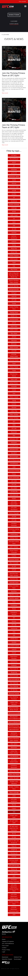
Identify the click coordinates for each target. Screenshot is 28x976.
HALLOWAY (14, 488)
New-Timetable (14, 563)
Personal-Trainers (14, 559)
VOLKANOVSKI (14, 495)
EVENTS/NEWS (14, 24)
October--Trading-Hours (14, 788)
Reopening (14, 672)
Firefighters (14, 605)
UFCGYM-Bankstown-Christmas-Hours (14, 909)
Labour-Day (14, 411)
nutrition (14, 232)
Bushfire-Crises (14, 595)
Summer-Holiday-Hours (14, 903)
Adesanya (14, 340)
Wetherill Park (18, 957)
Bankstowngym (14, 456)
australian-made (14, 187)
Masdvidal (14, 432)
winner (14, 211)
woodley (14, 194)
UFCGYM (14, 351)
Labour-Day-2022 (14, 771)
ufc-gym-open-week (14, 822)
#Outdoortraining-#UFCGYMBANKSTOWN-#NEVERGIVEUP (14, 727)
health (14, 180)
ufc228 (14, 190)
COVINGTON (14, 491)
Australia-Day (14, 579)
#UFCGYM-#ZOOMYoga (14, 734)
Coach (14, 363)
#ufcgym (14, 293)
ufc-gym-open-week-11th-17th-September (14, 828)
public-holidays (14, 547)
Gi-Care (14, 837)
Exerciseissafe (14, 676)
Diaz (14, 435)
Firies (14, 602)
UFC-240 (14, 300)
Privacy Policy (6, 949)
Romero (14, 621)
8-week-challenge (14, 204)
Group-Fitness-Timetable (14, 551)
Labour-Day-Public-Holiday (14, 752)
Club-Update (14, 872)
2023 (14, 876)
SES (14, 618)
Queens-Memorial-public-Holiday (14, 739)
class (14, 393)
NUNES (14, 498)
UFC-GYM (14, 481)
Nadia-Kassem (14, 347)
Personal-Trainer (14, 360)
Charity (14, 245)
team (14, 222)
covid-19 (14, 649)
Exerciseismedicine (14, 679)
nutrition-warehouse (14, 237)
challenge (14, 208)
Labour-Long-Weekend (14, 703)
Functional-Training (14, 470)
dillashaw (14, 169)
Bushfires (14, 591)
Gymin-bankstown (14, 477)
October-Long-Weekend (14, 782)
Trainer (14, 370)
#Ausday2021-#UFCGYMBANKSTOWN (14, 718)
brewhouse (14, 201)
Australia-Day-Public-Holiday (14, 574)
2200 (14, 467)
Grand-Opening (14, 286)
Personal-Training (14, 693)
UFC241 (14, 323)
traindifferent (14, 463)
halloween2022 (14, 449)
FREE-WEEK (14, 744)
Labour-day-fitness (14, 774)
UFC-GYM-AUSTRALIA (14, 508)
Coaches (14, 556)
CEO (14, 635)
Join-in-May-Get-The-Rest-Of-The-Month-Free (14, 275)
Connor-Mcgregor (14, 513)
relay (14, 632)
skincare (14, 183)
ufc (14, 166)
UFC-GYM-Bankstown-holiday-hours (14, 896)
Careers (14, 808)
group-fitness (14, 383)
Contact (4, 947)
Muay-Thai (14, 248)
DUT (14, 421)
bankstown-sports (14, 176)
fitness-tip (14, 869)
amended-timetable (14, 524)
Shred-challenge (14, 792)
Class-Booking (14, 686)
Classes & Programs (8, 941)
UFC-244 (14, 428)
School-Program (14, 255)
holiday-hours (14, 538)
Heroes (14, 609)
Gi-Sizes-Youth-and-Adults (14, 861)
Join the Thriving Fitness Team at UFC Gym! (13, 74)
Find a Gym (5, 945)
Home (3, 939)
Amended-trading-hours (14, 542)
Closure (14, 653)
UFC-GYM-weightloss (14, 800)
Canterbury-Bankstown (14, 766)
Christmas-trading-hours (14, 530)
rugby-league (14, 215)
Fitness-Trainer (14, 367)
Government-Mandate (14, 657)
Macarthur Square (7, 959)
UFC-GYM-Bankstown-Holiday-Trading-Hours (14, 888)
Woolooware (17, 959)
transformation (14, 319)
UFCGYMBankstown (14, 460)
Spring (14, 400)
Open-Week (14, 333)
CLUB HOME (14, 21)
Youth (14, 262)
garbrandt (14, 173)
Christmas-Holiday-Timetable (14, 880)
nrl (14, 218)
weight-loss (14, 316)
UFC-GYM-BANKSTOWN (14, 761)
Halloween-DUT (14, 439)
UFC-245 (14, 484)
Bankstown (14, 747)
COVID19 (14, 642)
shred (14, 796)
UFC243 (14, 337)
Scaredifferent (14, 446)
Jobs (14, 812)
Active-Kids (14, 252)
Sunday (14, 303)
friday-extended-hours (14, 587)
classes (14, 390)
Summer (14, 404)
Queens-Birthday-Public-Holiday (14, 281)
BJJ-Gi (14, 833)
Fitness (14, 474)
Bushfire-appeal (14, 598)
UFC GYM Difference (8, 943)
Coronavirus (14, 662)
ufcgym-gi (14, 849)
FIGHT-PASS (14, 326)
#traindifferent (14, 159)
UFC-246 (14, 520)
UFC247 (14, 570)
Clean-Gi (14, 846)
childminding (14, 534)
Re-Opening (14, 690)
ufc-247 (14, 566)
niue (14, 225)
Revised (14, 407)
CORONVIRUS (14, 639)
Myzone (14, 805)
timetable (14, 386)
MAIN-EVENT (14, 330)
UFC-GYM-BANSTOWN (14, 503)
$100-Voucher (14, 259)
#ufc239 (14, 296)
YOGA (14, 425)
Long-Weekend (14, 756)
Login (3, 951)
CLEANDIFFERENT (14, 646)
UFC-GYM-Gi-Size (14, 865)
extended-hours (14, 582)
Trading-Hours (14, 312)
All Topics (14, 155)
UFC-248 (14, 625)
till (14, 197)
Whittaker (14, 344)
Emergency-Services (14, 613)
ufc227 (14, 162)
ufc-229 (14, 229)
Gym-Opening (14, 683)
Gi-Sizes (14, 856)
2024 (14, 914)
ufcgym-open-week (14, 816)
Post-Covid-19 (14, 669)
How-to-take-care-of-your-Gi (14, 841)
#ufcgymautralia (14, 289)
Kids (14, 266)
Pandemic (14, 665)
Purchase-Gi (14, 853)
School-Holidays (14, 418)
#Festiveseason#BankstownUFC (14, 713)
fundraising (14, 628)
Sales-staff (14, 379)
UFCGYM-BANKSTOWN (14, 355)
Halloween (14, 442)
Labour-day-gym (14, 778)
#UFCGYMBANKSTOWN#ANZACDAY (14, 722)
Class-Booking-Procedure (14, 698)
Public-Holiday (14, 414)
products (14, 241)
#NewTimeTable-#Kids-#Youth (14, 709)
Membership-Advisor (14, 375)
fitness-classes (14, 397)
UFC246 (14, 516)
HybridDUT (14, 453)
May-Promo (14, 269)
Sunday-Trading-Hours (14, 308)
